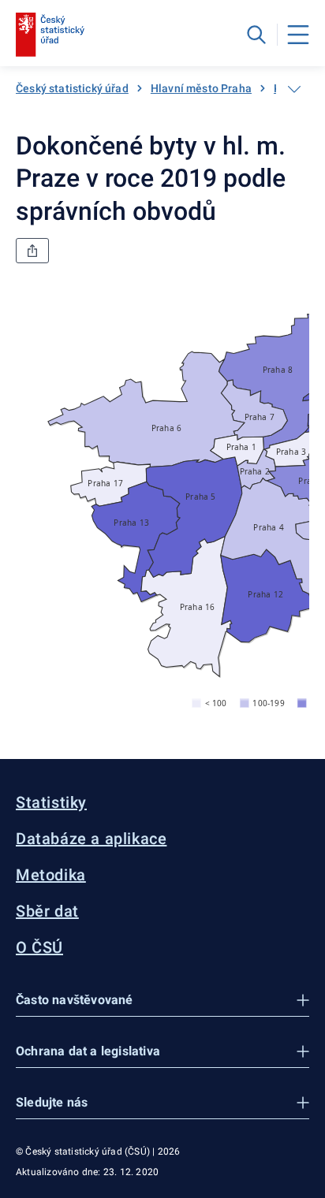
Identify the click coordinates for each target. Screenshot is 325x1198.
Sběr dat (47, 911)
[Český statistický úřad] (50, 35)
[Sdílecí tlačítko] (32, 250)
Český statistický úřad (72, 88)
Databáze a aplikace (91, 838)
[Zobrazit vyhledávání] (256, 35)
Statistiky (51, 802)
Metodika (51, 874)
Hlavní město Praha (201, 88)
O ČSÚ (39, 947)
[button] (162, 1000)
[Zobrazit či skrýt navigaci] (294, 89)
